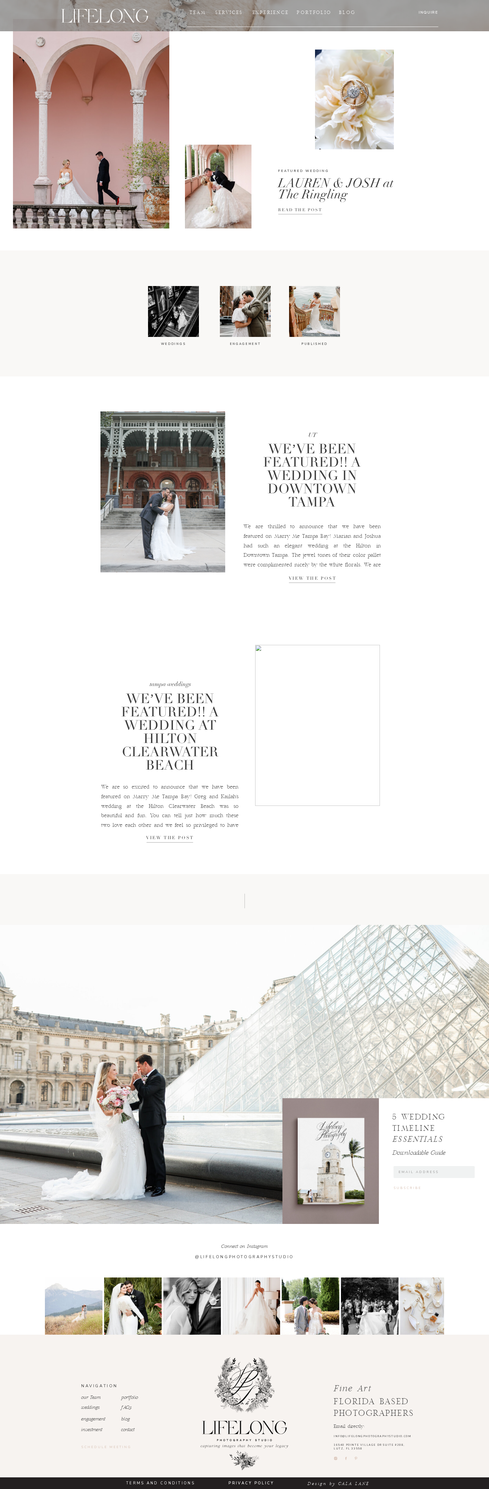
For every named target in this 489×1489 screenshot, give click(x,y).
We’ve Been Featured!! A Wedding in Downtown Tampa (312, 476)
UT (312, 435)
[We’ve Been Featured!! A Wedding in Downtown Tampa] (162, 491)
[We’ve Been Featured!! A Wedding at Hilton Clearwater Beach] (317, 725)
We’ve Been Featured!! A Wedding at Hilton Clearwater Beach (170, 732)
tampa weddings (170, 684)
